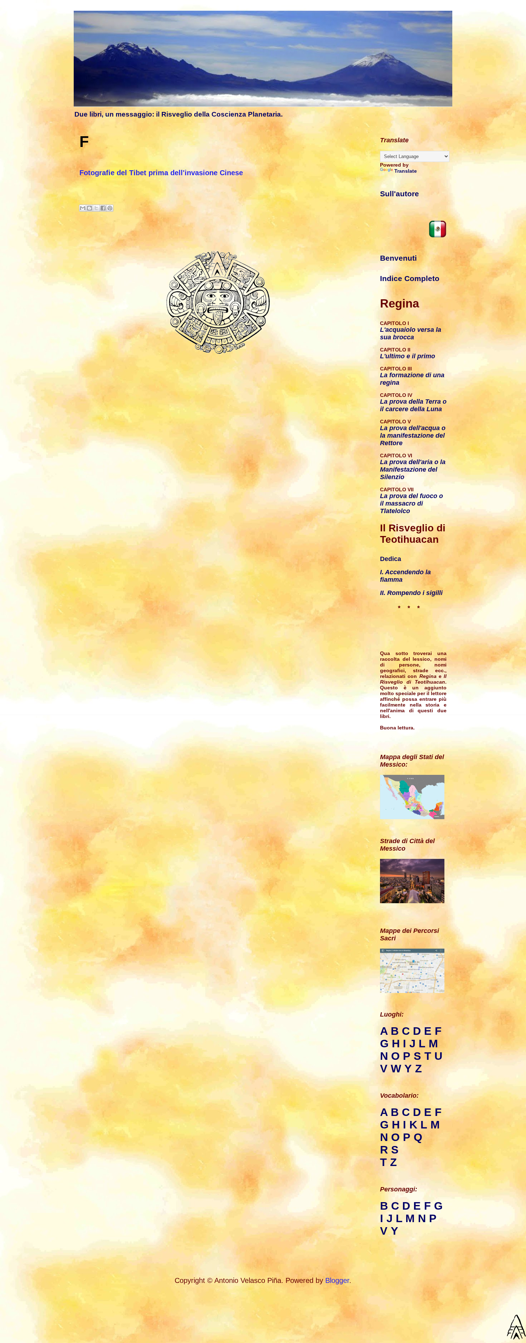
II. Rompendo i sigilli (411, 592)
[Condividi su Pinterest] (109, 208)
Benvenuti (398, 258)
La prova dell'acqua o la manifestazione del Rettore (412, 435)
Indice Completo (409, 278)
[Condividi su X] (96, 208)
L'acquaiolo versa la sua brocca (410, 333)
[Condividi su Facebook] (103, 208)
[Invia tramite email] (82, 208)
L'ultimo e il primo (407, 356)
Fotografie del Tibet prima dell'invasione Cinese (161, 173)
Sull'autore (399, 194)
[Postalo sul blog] (89, 208)
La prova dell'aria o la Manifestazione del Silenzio (412, 469)
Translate (405, 171)
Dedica (390, 558)
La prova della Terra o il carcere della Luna (413, 405)
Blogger (337, 1280)
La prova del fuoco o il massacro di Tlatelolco (411, 503)
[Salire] (516, 1328)
